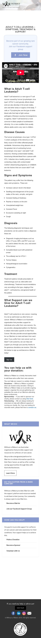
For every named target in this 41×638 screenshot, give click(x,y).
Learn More (10, 473)
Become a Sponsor (13, 545)
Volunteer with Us (13, 551)
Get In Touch (20, 608)
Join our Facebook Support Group (19, 509)
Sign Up (9, 360)
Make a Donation (12, 539)
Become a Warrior (13, 503)
